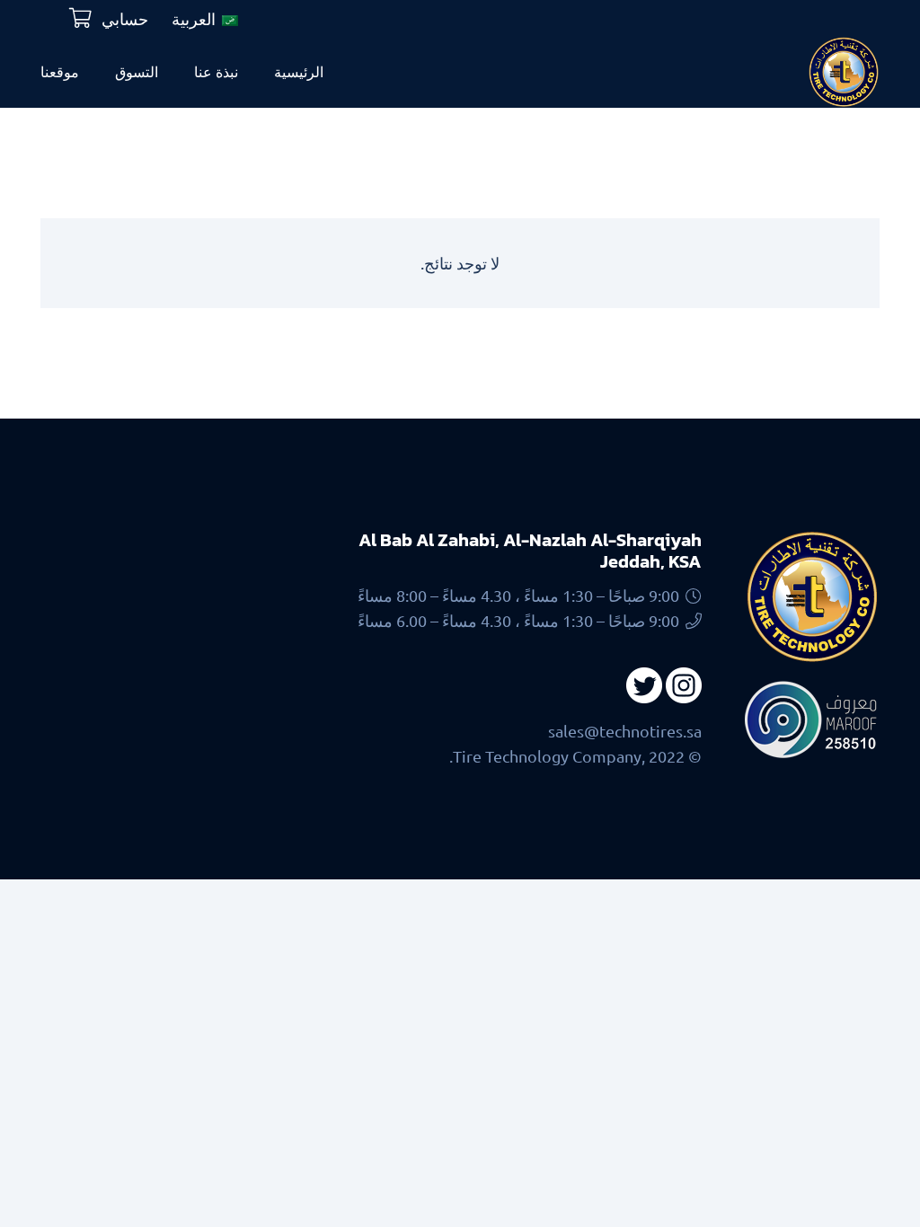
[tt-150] (844, 72)
